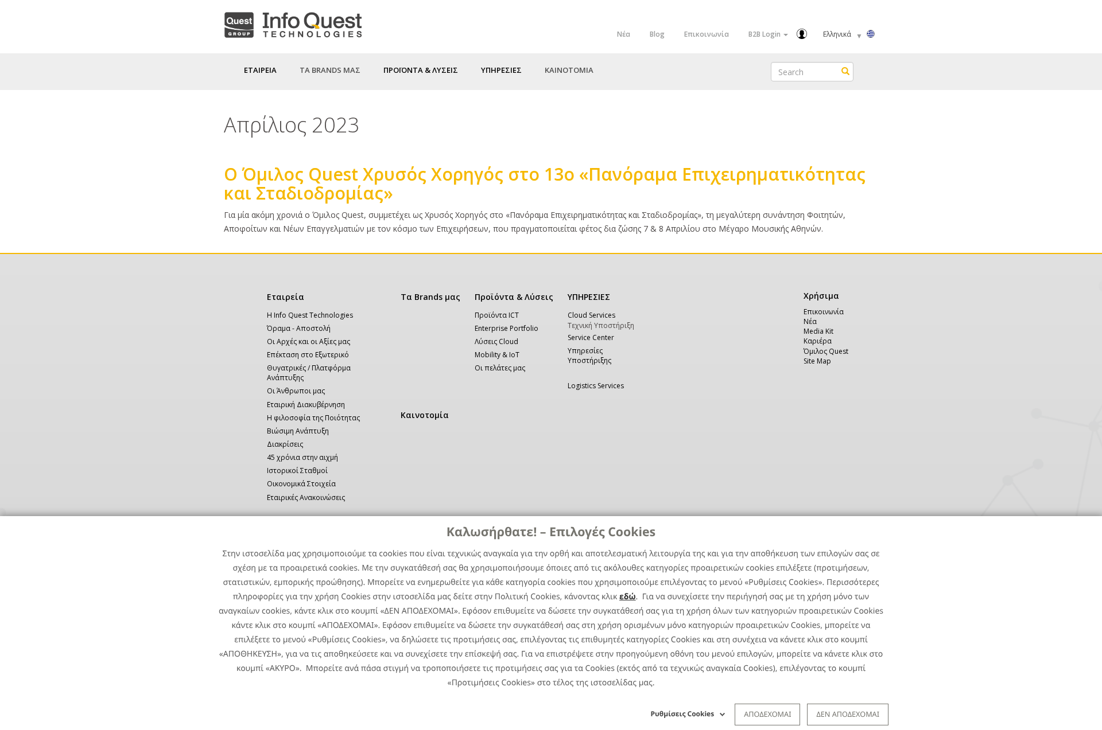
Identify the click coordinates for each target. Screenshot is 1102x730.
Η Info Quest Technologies (310, 315)
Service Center (591, 337)
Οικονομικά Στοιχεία (301, 484)
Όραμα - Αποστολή (299, 328)
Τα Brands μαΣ (330, 70)
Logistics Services (596, 386)
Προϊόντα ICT (497, 315)
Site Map (817, 361)
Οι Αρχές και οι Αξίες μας (308, 341)
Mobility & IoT (497, 355)
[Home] (293, 22)
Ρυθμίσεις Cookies (683, 714)
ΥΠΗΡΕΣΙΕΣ (589, 296)
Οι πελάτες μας (500, 368)
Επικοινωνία (706, 34)
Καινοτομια (569, 70)
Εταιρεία (285, 296)
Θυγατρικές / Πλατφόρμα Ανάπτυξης (309, 372)
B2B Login (765, 34)
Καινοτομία (425, 414)
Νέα (623, 34)
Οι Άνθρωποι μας (296, 391)
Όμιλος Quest (826, 351)
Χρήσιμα (819, 295)
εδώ (627, 596)
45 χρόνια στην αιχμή (302, 457)
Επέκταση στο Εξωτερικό (308, 355)
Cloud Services (591, 315)
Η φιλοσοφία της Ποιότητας (313, 418)
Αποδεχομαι (767, 714)
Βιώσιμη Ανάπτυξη (298, 431)
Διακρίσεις (285, 444)
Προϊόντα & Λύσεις (514, 296)
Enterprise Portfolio (506, 328)
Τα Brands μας (430, 296)
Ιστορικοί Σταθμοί (297, 470)
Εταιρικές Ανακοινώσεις (306, 497)
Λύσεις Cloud (496, 341)
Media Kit (818, 331)
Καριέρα (818, 341)
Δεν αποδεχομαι (847, 714)
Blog (657, 34)
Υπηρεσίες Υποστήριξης (589, 355)
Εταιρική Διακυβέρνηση (306, 404)
